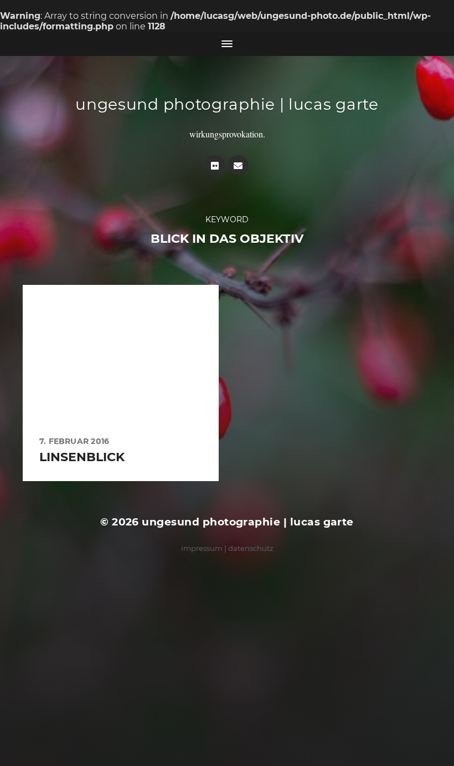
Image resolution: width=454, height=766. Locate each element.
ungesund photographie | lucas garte (227, 104)
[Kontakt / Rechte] (238, 165)
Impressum (202, 548)
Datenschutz (251, 548)
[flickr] (215, 165)
